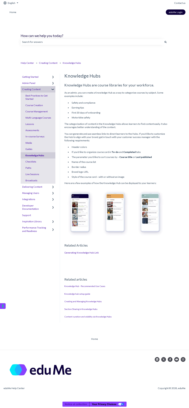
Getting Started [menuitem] (30, 76)
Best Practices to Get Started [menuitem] (36, 97)
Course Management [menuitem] (36, 111)
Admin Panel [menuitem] (28, 83)
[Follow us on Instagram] (183, 359)
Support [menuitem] (26, 215)
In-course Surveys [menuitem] (34, 136)
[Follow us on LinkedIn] (157, 359)
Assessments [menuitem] (32, 130)
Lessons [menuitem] (29, 124)
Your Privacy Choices (104, 404)
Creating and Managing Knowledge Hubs (83, 301)
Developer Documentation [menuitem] (30, 207)
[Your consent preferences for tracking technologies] (3, 306)
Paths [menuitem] (28, 167)
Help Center (27, 62)
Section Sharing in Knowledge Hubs (80, 309)
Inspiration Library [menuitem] (32, 221)
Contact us (179, 2)
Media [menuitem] (28, 142)
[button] (53, 77)
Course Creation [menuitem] (34, 105)
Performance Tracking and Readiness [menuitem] (34, 229)
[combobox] (92, 42)
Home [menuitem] (94, 338)
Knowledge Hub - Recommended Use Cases (84, 286)
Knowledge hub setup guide (77, 294)
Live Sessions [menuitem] (32, 174)
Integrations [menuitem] (28, 199)
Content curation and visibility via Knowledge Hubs (88, 316)
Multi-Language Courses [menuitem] (38, 117)
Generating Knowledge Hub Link (81, 252)
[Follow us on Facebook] (170, 359)
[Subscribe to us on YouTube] (176, 359)
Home (12, 12)
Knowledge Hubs (72, 62)
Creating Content (48, 62)
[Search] (165, 42)
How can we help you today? (42, 36)
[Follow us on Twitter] (163, 359)
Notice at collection (76, 404)
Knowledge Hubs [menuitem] (34, 155)
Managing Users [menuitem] (30, 192)
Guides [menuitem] (28, 149)
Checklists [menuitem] (30, 161)
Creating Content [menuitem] (31, 89)
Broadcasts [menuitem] (31, 180)
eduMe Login (176, 12)
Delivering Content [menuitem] (32, 186)
